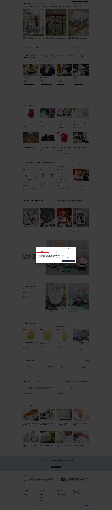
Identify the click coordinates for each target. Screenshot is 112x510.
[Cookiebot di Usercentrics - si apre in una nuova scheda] (68, 248)
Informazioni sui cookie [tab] (69, 251)
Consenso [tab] (42, 251)
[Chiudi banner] (74, 248)
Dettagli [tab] (56, 251)
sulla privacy (52, 256)
